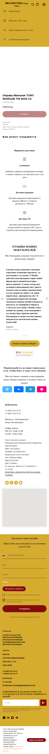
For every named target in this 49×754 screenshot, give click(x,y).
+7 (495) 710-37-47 (13, 410)
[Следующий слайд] (46, 298)
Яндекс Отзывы (12, 329)
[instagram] (20, 483)
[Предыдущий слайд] (2, 298)
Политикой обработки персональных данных (12, 749)
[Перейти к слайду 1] (22, 335)
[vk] (11, 483)
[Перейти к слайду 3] (26, 335)
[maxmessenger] (7, 483)
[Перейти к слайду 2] (24, 335)
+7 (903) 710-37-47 (13, 413)
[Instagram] (41, 389)
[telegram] (16, 483)
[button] (32, 4)
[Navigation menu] (43, 4)
